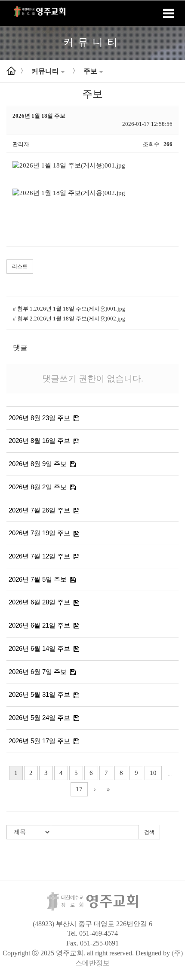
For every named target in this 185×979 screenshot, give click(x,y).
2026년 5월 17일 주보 (39, 740)
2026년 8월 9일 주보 (38, 463)
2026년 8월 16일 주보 (39, 440)
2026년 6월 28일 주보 (39, 602)
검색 (149, 832)
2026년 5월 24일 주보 (39, 717)
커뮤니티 (45, 71)
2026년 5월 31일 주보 (39, 694)
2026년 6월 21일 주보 (39, 625)
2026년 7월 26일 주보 (39, 510)
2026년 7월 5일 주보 (38, 579)
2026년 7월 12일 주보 (39, 556)
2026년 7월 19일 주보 (39, 533)
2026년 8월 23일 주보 (39, 417)
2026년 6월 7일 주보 (38, 671)
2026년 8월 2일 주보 (38, 487)
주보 (90, 71)
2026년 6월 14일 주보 (39, 648)
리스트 (20, 266)
